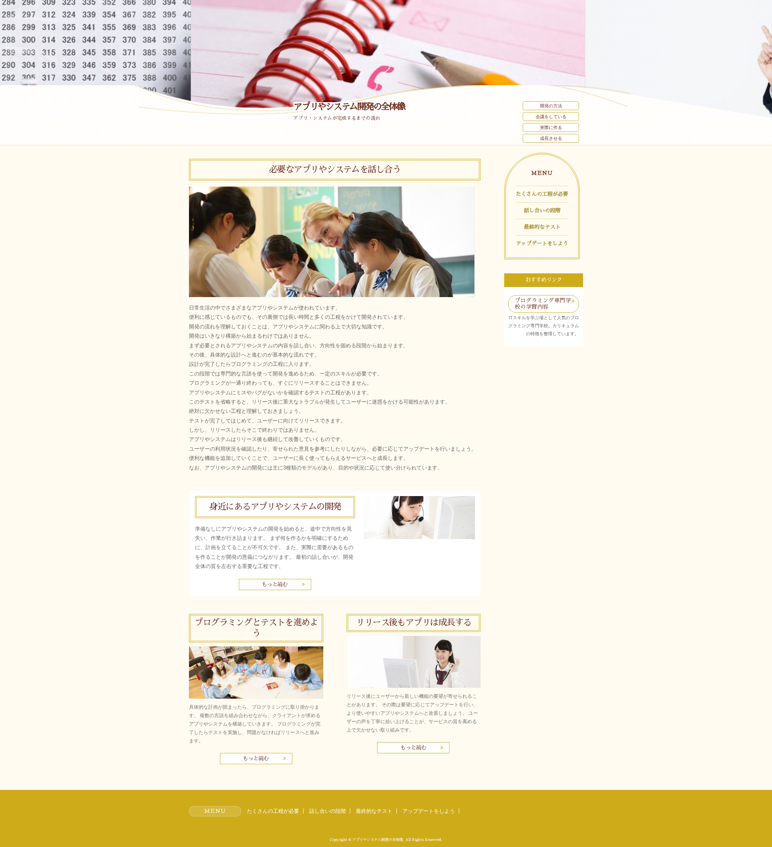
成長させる (551, 138)
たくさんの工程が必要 (542, 194)
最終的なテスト (542, 227)
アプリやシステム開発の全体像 (349, 106)
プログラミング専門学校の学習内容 (543, 304)
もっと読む (275, 584)
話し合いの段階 (542, 210)
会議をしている (551, 116)
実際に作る (551, 127)
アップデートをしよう (542, 243)
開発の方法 (551, 105)
